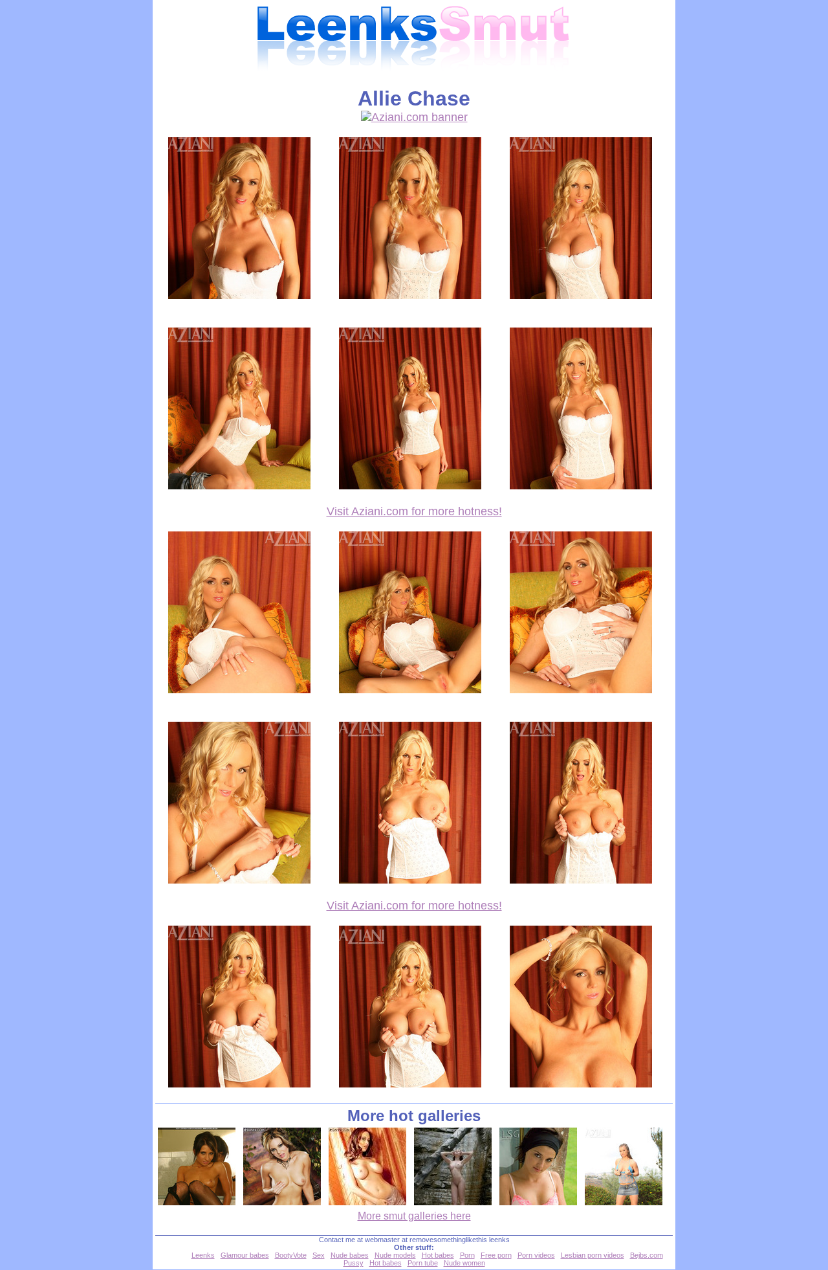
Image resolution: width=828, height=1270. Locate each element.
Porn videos (536, 1255)
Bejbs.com (646, 1255)
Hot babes (438, 1255)
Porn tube (423, 1263)
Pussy (353, 1263)
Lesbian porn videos (592, 1255)
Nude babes (350, 1255)
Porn (467, 1255)
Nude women (464, 1263)
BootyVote (291, 1255)
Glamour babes (245, 1255)
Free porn (496, 1255)
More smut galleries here (414, 1215)
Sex (318, 1255)
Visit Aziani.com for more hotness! (414, 511)
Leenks (203, 1255)
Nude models (395, 1255)
